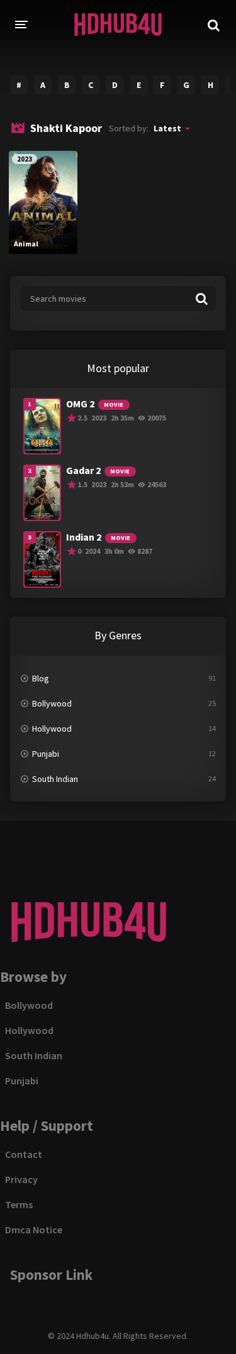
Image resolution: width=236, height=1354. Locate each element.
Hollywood (52, 728)
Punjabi (45, 753)
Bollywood (52, 703)
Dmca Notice (33, 1229)
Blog (40, 678)
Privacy (21, 1179)
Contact (23, 1154)
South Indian (55, 778)
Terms (19, 1204)
